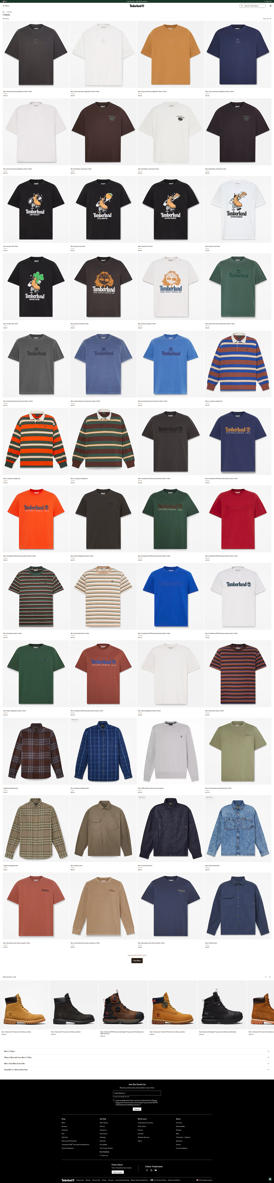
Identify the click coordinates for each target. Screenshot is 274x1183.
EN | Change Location (205, 1180)
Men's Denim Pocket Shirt (145, 865)
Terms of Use (96, 1180)
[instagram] (151, 1170)
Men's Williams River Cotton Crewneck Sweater (151, 788)
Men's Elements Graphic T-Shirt (79, 324)
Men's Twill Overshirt (76, 865)
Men (4, 12)
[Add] (67, 23)
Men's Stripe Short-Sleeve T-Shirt (12, 633)
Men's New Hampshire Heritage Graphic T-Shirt (218, 788)
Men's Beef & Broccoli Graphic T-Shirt (81, 169)
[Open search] (270, 1179)
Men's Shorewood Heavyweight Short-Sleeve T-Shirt (17, 91)
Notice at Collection (174, 1180)
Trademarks (80, 1180)
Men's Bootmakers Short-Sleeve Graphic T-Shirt (16, 943)
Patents (88, 1180)
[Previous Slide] (4, 55)
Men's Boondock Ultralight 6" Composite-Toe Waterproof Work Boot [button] (217, 1032)
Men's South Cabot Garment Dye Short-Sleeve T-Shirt (220, 324)
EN (6, 1)
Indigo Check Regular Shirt (10, 788)
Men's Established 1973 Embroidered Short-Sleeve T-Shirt (154, 478)
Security (111, 1180)
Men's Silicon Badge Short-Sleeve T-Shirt (82, 556)
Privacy (104, 1180)
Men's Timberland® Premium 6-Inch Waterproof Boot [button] (16, 1032)
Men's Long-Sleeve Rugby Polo (213, 401)
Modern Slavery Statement (139, 1180)
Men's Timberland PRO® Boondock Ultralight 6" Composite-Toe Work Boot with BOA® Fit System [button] (122, 1032)
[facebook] (147, 1170)
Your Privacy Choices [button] (159, 1180)
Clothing (9, 12)
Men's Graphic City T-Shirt (10, 246)
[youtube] (155, 1170)
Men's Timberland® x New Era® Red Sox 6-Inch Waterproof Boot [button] (167, 1032)
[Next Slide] (67, 55)
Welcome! (267, 1)
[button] (137, 1)
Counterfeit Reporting (122, 1180)
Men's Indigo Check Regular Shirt (80, 788)
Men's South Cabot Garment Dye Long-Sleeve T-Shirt (85, 943)
